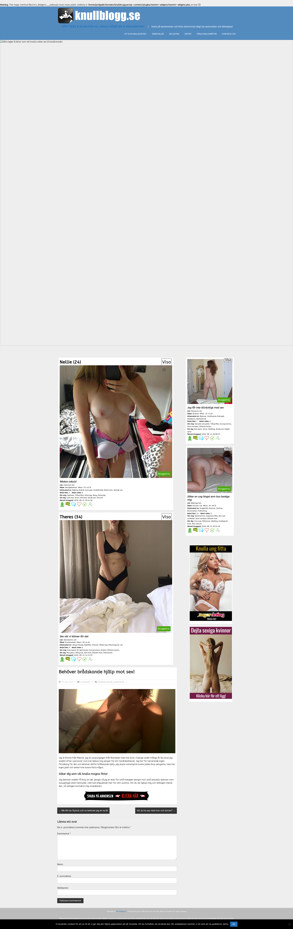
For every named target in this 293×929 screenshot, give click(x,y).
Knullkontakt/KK (105, 682)
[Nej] (289, 924)
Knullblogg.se (121, 911)
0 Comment (85, 682)
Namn (60, 864)
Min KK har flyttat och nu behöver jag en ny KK (83, 810)
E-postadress (64, 876)
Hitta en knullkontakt (135, 34)
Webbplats (62, 888)
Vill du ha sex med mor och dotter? (156, 810)
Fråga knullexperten (207, 34)
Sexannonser (119, 682)
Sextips (188, 34)
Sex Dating (174, 34)
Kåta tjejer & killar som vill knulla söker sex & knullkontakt (103, 26)
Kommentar (64, 833)
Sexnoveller (158, 34)
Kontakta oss (229, 34)
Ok (233, 924)
